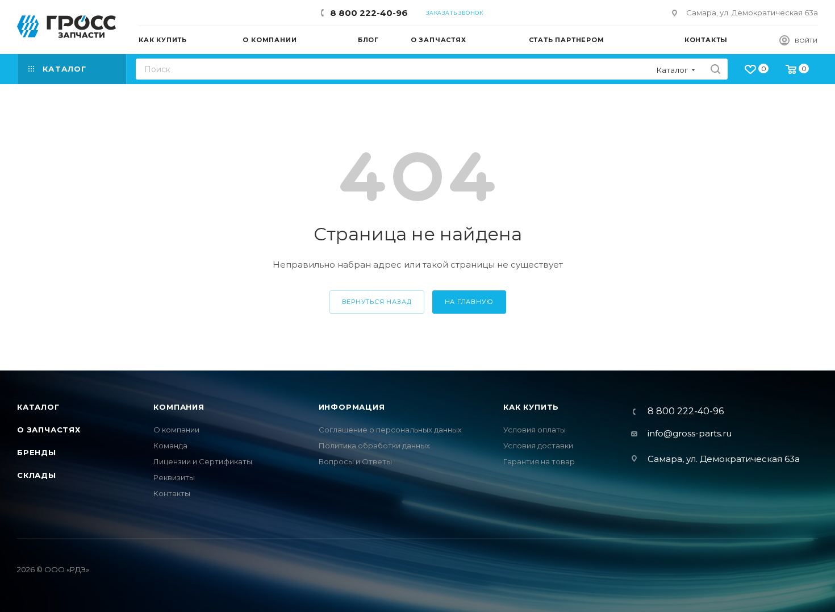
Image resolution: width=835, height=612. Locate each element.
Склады (36, 475)
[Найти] (715, 69)
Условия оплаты (534, 429)
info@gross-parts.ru (690, 433)
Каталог (38, 406)
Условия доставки (538, 445)
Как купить (531, 406)
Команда (170, 445)
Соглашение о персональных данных (390, 429)
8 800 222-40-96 (369, 12)
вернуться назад (377, 302)
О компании (176, 429)
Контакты (171, 493)
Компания (178, 406)
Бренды (36, 452)
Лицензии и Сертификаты (202, 461)
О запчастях (49, 429)
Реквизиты (174, 477)
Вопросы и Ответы (355, 461)
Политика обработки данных (374, 445)
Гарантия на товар (539, 461)
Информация (352, 406)
